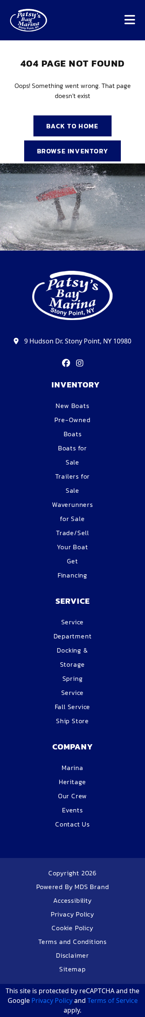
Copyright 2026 (72, 873)
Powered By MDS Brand (72, 886)
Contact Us (72, 824)
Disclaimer (72, 955)
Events (72, 810)
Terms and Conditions (72, 941)
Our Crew (72, 796)
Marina (72, 767)
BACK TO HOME (72, 126)
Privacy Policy (72, 914)
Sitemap (72, 969)
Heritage (72, 782)
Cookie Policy (72, 928)
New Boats (72, 405)
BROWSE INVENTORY (72, 151)
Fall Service (73, 706)
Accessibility (72, 900)
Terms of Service (112, 1000)
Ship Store (72, 721)
